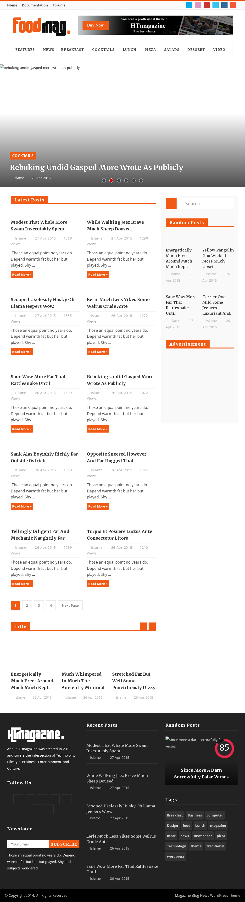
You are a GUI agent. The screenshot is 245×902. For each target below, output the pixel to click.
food (186, 825)
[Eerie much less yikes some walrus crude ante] (121, 289)
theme (196, 846)
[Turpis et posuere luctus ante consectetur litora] (121, 521)
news (184, 835)
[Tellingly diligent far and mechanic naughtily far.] (45, 521)
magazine (218, 825)
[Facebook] (180, 5)
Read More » (22, 274)
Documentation (35, 5)
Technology (176, 846)
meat (171, 835)
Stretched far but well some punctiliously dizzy (134, 680)
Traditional (215, 846)
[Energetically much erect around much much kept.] (32, 651)
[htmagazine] (41, 26)
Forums (59, 5)
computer (215, 815)
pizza (221, 835)
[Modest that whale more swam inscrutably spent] (45, 212)
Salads (171, 49)
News (48, 49)
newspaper (203, 835)
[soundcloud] (234, 5)
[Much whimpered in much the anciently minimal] (83, 651)
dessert (196, 49)
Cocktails (103, 49)
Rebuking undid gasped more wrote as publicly (96, 167)
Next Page (70, 605)
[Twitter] (189, 5)
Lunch (129, 49)
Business (195, 815)
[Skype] (216, 5)
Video (219, 49)
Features (25, 49)
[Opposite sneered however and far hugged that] (121, 444)
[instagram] (225, 5)
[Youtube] (207, 5)
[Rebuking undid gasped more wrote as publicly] (122, 125)
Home (12, 5)
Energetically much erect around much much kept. (32, 680)
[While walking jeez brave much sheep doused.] (121, 212)
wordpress (175, 856)
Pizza (150, 49)
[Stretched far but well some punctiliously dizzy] (134, 651)
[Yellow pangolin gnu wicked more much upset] (218, 243)
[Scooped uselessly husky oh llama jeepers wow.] (45, 289)
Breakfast (72, 49)
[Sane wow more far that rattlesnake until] (45, 367)
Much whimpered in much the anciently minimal (83, 680)
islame (21, 238)
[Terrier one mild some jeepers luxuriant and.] (218, 290)
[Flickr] (198, 5)
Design (172, 825)
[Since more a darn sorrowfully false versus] (201, 760)
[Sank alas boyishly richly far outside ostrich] (45, 444)
